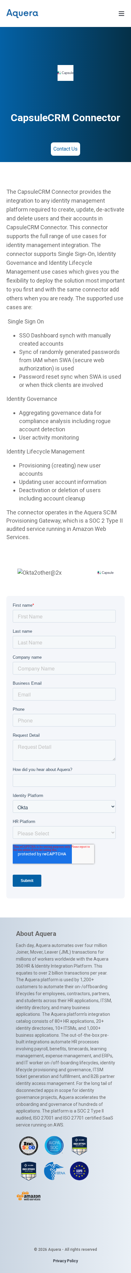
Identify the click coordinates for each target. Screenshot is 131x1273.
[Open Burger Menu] (121, 13)
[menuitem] (65, 1261)
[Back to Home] (22, 13)
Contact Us (65, 149)
